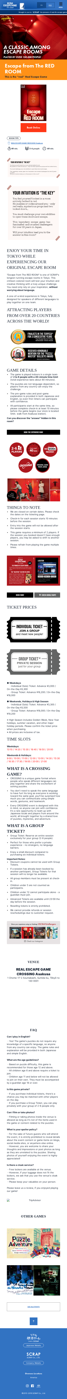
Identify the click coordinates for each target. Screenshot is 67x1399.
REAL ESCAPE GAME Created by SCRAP (13, 5)
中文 (50, 5)
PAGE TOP (33, 1321)
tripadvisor (38, 1386)
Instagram (27, 1385)
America (33, 1377)
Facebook (32, 1385)
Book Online (33, 127)
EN (42, 5)
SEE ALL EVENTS (33, 1307)
